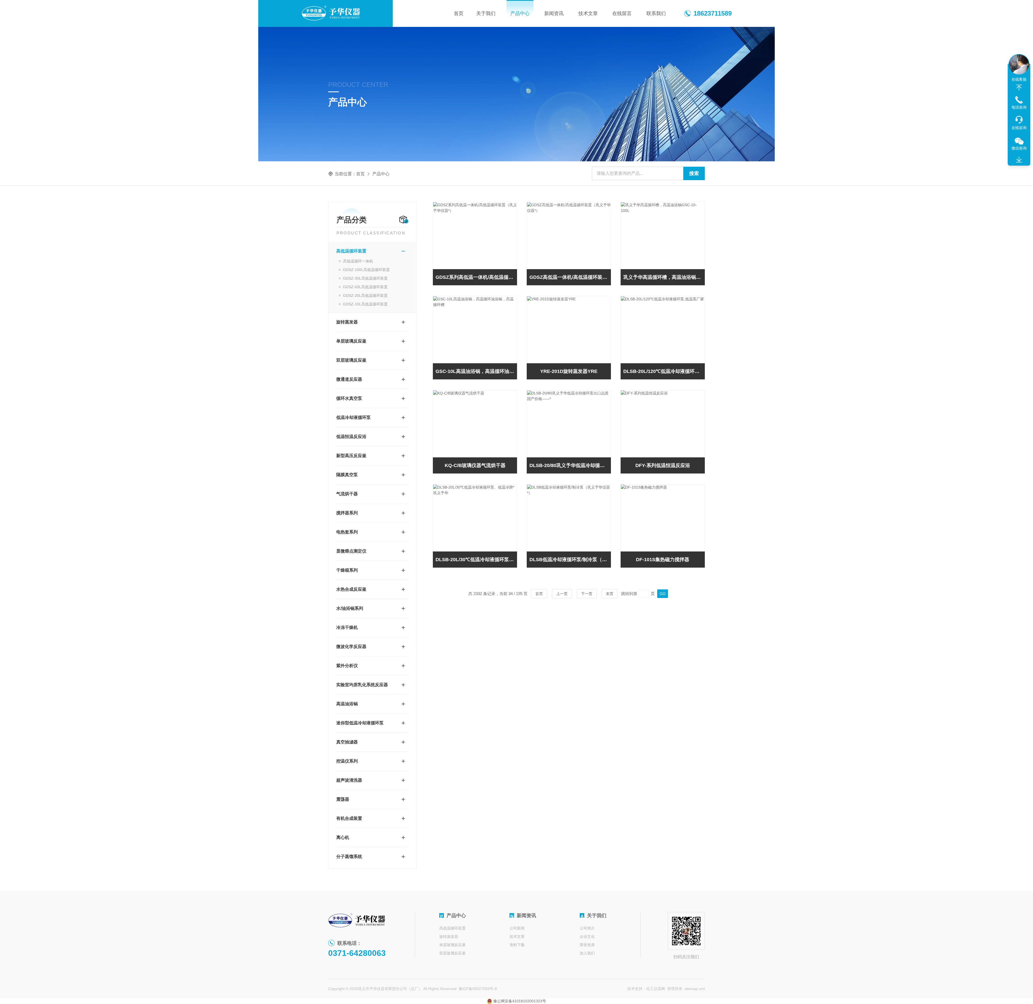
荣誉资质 (587, 945)
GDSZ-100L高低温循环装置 (366, 270)
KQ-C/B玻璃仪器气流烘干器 (475, 465)
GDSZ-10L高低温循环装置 (365, 304)
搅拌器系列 (347, 513)
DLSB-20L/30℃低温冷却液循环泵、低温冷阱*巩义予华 (476, 559)
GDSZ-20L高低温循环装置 (365, 295)
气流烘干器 (347, 494)
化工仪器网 (655, 989)
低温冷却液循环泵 (353, 417)
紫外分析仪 (347, 665)
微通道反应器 (349, 379)
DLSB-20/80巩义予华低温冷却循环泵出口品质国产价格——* (570, 465)
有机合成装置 (349, 818)
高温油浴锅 (347, 704)
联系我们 (656, 13)
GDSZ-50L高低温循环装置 (365, 287)
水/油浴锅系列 (349, 608)
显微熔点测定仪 (351, 551)
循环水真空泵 (349, 398)
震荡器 (342, 799)
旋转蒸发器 (347, 322)
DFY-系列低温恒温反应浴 (662, 465)
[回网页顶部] (1019, 87)
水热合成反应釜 (351, 589)
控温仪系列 (347, 761)
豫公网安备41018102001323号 (519, 1001)
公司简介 (587, 928)
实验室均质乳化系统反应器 (362, 684)
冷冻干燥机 (347, 627)
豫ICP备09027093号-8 (478, 989)
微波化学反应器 (351, 646)
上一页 (562, 594)
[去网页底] (1019, 159)
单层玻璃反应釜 (351, 341)
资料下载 (517, 945)
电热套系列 (347, 532)
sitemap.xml (694, 989)
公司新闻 (517, 928)
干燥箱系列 (347, 570)
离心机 (342, 837)
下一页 (586, 594)
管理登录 (674, 989)
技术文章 (588, 13)
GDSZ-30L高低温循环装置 (365, 278)
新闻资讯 (554, 13)
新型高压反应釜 (351, 455)
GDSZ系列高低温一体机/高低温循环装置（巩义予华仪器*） (476, 277)
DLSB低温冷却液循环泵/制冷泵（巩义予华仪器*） (570, 559)
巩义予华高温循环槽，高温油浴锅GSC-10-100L (664, 277)
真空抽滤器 (347, 742)
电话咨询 (1019, 107)
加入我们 (587, 953)
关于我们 (486, 13)
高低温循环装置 (351, 251)
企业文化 (587, 936)
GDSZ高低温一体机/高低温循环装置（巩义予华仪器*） (570, 277)
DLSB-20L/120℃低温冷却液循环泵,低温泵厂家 (664, 371)
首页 (459, 13)
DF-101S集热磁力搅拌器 (662, 559)
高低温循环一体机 (358, 261)
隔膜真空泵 (347, 474)
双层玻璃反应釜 (351, 360)
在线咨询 (1019, 128)
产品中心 (520, 13)
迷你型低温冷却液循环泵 (360, 723)
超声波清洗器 (349, 780)
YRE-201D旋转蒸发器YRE (568, 371)
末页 (609, 594)
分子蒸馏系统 (349, 856)
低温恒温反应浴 (351, 436)
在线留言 (622, 13)
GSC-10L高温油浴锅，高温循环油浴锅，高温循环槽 (476, 371)
